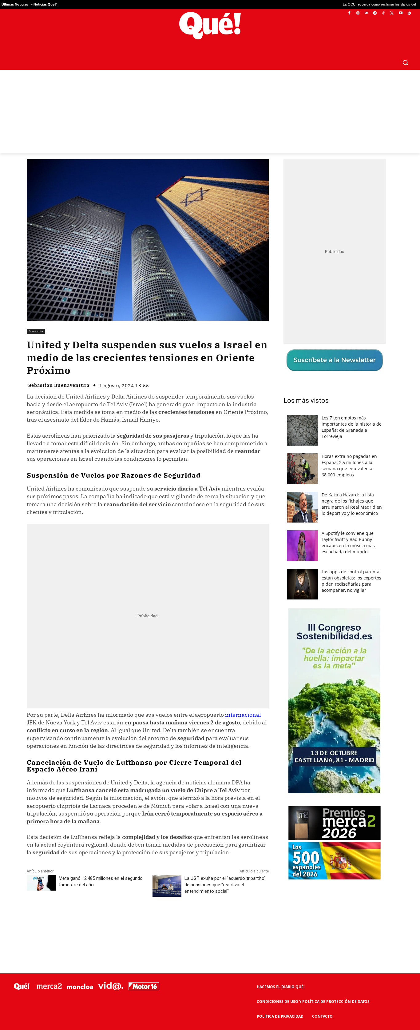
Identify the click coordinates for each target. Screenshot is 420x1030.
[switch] (286, 513)
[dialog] (210, 515)
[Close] (316, 416)
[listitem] (210, 500)
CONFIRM (167, 604)
